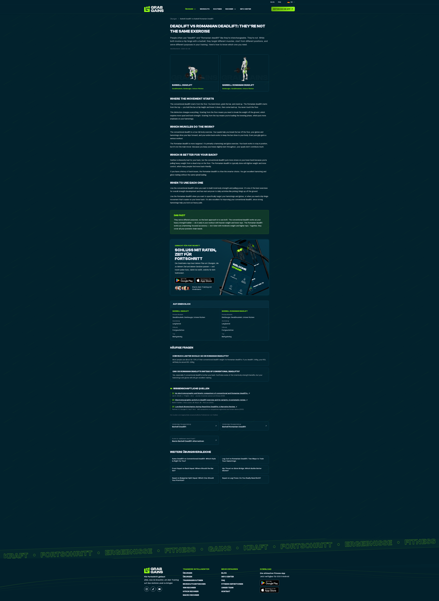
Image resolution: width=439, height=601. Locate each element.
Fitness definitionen (232, 584)
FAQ (279, 2)
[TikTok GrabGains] (153, 589)
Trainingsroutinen (193, 580)
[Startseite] (154, 9)
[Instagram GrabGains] (146, 589)
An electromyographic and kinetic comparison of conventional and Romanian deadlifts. (211, 393)
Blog (272, 2)
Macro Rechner (191, 595)
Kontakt (225, 591)
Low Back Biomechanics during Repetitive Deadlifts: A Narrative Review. (205, 406)
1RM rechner (189, 588)
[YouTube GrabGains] (159, 589)
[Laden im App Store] (205, 280)
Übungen (173, 19)
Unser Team (227, 588)
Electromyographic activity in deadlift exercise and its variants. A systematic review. (210, 400)
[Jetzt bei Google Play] (184, 280)
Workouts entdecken (194, 584)
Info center (227, 577)
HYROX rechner (191, 591)
